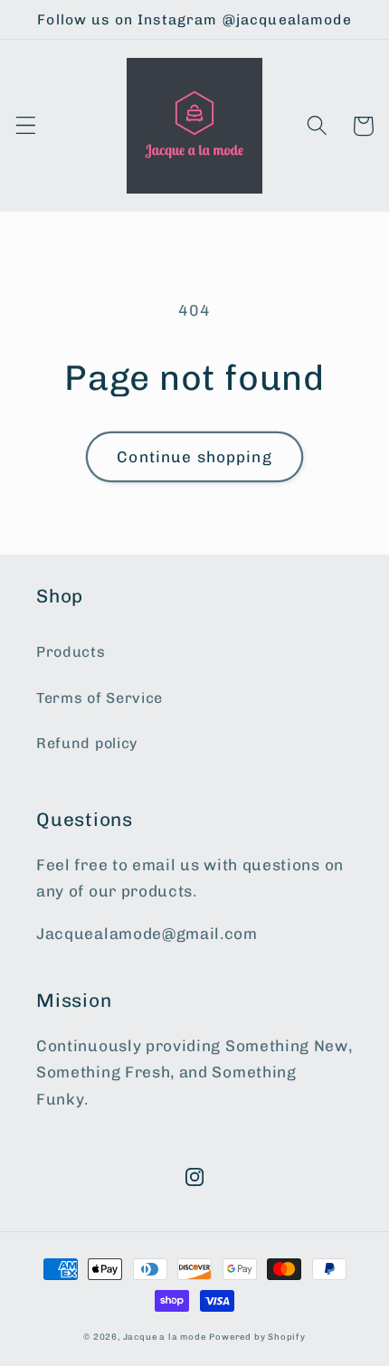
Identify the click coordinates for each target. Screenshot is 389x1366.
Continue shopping (194, 457)
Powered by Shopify (257, 1337)
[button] (26, 126)
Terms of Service (99, 698)
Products (71, 651)
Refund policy (87, 743)
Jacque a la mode (164, 1337)
